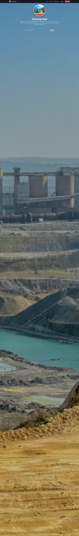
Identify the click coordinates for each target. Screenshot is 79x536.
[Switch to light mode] (17, 1)
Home (47, 1)
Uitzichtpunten (56, 1)
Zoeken (52, 30)
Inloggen (62, 1)
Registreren (67, 1)
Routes (51, 1)
